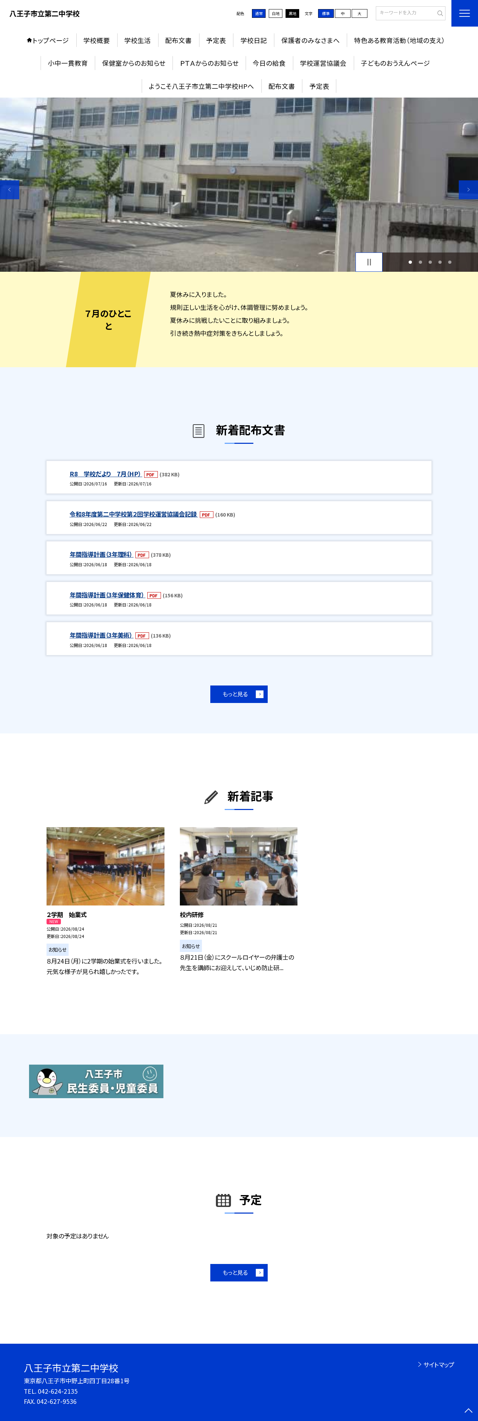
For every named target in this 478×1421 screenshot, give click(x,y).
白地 (276, 13)
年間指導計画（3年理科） (102, 554)
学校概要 (96, 40)
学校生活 (137, 40)
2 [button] (420, 262)
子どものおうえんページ (395, 63)
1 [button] (410, 262)
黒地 (292, 13)
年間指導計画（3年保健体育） (108, 594)
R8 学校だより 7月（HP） (106, 473)
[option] (239, 185)
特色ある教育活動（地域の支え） (399, 40)
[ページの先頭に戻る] (468, 1411)
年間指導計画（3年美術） (102, 635)
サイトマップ (438, 1364)
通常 (259, 13)
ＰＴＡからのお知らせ (209, 63)
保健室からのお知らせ (134, 63)
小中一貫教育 (68, 63)
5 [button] (450, 262)
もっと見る (235, 694)
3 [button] (430, 262)
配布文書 (178, 40)
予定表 (216, 40)
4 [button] (440, 262)
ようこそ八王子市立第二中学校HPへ (201, 86)
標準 (326, 13)
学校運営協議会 (323, 63)
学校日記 (253, 40)
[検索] (439, 12)
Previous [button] (9, 189)
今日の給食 (269, 63)
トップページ (51, 40)
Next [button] (468, 189)
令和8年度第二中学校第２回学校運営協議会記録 (134, 514)
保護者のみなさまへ (310, 40)
